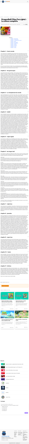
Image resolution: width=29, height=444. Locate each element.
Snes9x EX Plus (8, 397)
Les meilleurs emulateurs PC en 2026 (25, 435)
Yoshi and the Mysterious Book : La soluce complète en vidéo (7, 320)
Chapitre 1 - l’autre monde (14, 38)
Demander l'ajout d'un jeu (20, 434)
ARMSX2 (7, 387)
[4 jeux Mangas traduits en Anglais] (3, 376)
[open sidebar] (1, 1)
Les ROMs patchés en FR (25, 432)
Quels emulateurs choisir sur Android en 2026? (25, 437)
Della (19, 24)
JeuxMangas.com (5, 436)
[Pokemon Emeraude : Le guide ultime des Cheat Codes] (21, 296)
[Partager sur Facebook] (26, 24)
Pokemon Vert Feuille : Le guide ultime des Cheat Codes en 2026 (7, 301)
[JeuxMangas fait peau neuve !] (3, 379)
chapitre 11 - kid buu (13, 47)
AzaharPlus (7, 383)
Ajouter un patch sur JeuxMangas (20, 432)
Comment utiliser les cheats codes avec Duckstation (13, 373)
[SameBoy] (3, 392)
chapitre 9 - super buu (14, 45)
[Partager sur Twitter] (27, 24)
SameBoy (7, 392)
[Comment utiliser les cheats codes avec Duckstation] (3, 373)
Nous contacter (15, 436)
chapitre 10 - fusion (13, 46)
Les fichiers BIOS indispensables (25, 439)
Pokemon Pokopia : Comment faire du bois (21, 320)
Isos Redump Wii (4, 410)
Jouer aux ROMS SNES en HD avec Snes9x (12, 370)
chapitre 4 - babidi (13, 41)
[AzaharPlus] (3, 383)
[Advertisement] (14, 9)
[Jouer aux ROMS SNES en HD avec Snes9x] (3, 370)
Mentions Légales (15, 434)
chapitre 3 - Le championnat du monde (16, 40)
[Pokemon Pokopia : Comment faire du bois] (21, 314)
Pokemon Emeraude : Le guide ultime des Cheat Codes (21, 301)
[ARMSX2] (3, 388)
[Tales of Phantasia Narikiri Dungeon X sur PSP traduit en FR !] (3, 367)
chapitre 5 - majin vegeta (14, 42)
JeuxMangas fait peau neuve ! (10, 379)
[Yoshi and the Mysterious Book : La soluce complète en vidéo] (7, 314)
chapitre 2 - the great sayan (14, 39)
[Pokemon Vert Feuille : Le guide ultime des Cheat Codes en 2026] (7, 296)
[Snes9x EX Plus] (3, 397)
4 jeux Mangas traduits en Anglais (10, 376)
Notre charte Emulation (15, 432)
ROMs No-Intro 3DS (5, 406)
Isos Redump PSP (4, 409)
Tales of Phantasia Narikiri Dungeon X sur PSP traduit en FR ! (14, 367)
